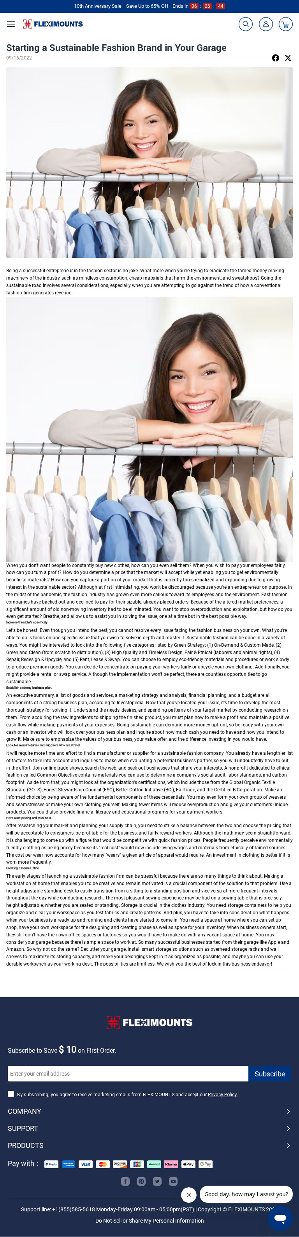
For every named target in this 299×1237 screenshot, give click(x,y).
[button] (149, 1111)
